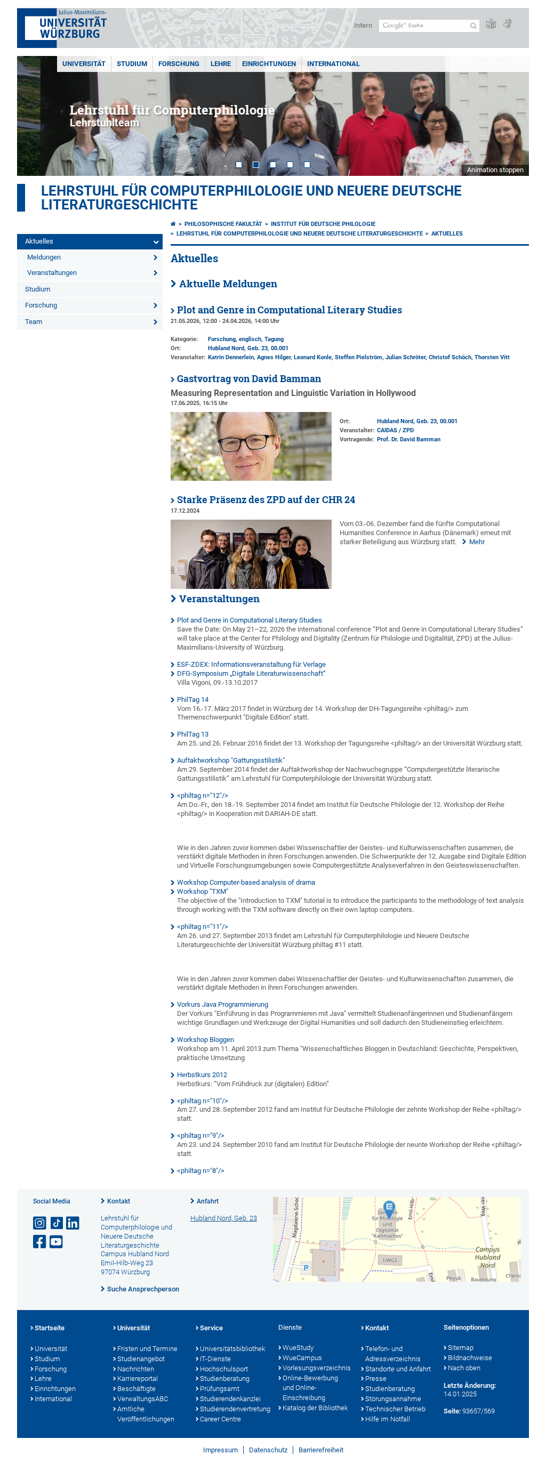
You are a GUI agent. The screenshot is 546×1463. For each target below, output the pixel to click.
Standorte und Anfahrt (398, 1369)
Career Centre (220, 1419)
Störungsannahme (393, 1399)
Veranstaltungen (52, 273)
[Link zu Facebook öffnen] (40, 1242)
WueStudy (298, 1348)
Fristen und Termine (147, 1349)
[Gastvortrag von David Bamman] (251, 478)
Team (33, 322)
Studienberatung (225, 1379)
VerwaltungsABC (142, 1399)
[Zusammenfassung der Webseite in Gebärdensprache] (507, 24)
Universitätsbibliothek (232, 1349)
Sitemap (460, 1348)
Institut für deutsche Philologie (323, 224)
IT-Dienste (215, 1359)
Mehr (477, 542)
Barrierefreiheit (321, 1450)
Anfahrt (208, 1201)
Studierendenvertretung (234, 1409)
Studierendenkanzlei (230, 1399)
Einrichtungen (269, 64)
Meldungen (44, 257)
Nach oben (464, 1368)
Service (211, 1328)
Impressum (220, 1450)
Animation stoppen (495, 170)
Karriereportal (137, 1379)
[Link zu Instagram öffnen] (40, 1223)
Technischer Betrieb (395, 1409)
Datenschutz (268, 1450)
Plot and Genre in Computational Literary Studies (289, 310)
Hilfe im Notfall (387, 1419)
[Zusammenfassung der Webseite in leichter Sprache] (491, 24)
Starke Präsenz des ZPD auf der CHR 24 (266, 500)
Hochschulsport (224, 1369)
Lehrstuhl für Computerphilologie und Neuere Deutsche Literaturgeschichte (251, 198)
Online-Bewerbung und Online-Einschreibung (310, 1388)
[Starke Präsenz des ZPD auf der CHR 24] (251, 587)
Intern (363, 25)
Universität (84, 64)
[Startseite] (173, 224)
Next (510, 116)
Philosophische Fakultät (223, 224)
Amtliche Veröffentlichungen (145, 1414)
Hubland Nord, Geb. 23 (238, 348)
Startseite (50, 1328)
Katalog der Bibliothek (315, 1408)
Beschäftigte (136, 1389)
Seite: (452, 1411)
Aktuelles (39, 241)
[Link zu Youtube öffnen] (57, 1242)
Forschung (178, 64)
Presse (376, 1379)
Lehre (221, 64)
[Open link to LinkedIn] (73, 1223)
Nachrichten (135, 1369)
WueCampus (302, 1358)
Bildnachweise (470, 1358)
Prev (35, 116)
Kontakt (118, 1201)
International (333, 64)
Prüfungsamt (219, 1389)
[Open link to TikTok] (57, 1223)
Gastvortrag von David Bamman (249, 379)
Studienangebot (141, 1359)
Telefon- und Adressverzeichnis (393, 1354)
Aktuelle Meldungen (228, 283)
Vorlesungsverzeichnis (316, 1368)
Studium (132, 64)
